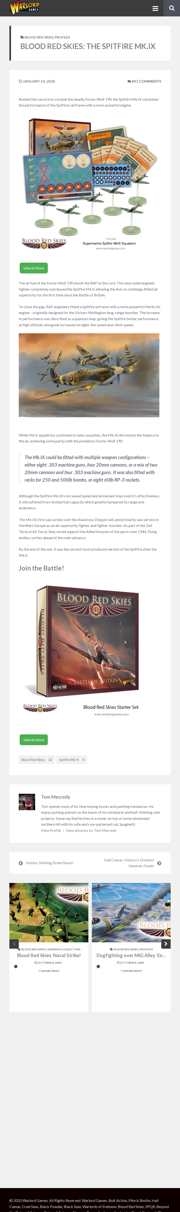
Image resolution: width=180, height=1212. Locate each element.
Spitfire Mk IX (71, 760)
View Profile (51, 830)
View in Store (33, 268)
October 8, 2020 (49, 962)
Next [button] (166, 944)
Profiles (62, 37)
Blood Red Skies (39, 37)
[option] (48, 947)
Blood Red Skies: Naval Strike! (49, 955)
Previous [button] (14, 944)
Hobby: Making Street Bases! (50, 862)
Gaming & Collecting (63, 949)
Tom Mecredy (55, 797)
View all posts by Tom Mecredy (91, 830)
